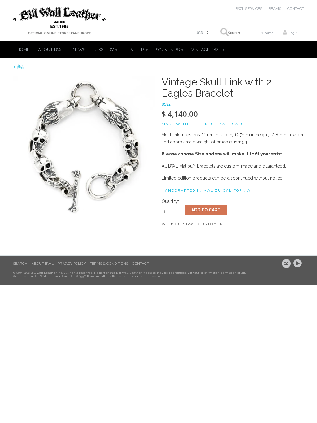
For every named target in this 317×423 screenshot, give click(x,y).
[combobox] (231, 32)
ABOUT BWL (51, 49)
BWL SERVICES (249, 9)
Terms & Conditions (109, 263)
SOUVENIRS (169, 49)
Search (20, 263)
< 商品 (19, 66)
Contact (140, 263)
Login (293, 33)
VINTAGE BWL (207, 49)
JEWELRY (105, 49)
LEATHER (136, 49)
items (266, 33)
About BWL (43, 263)
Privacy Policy (72, 263)
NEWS (79, 49)
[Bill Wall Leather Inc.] (59, 22)
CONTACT (295, 9)
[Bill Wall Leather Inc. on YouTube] (298, 263)
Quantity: (170, 201)
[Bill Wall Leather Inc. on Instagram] (287, 263)
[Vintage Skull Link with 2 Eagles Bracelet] (84, 147)
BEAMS (274, 9)
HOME (23, 49)
